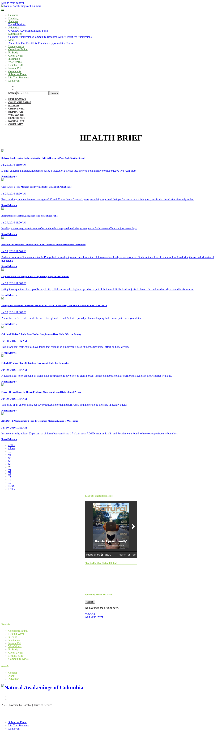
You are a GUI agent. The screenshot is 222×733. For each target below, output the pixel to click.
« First (11, 445)
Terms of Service (42, 705)
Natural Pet (14, 68)
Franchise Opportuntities (51, 43)
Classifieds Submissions (78, 36)
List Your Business (18, 77)
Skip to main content (12, 2)
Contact (70, 43)
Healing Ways (16, 46)
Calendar (13, 15)
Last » (11, 489)
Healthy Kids (15, 64)
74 (9, 479)
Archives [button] (13, 21)
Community (14, 71)
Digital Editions (16, 24)
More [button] (11, 40)
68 (9, 460)
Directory (13, 18)
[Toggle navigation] (2, 10)
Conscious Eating (18, 49)
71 (9, 470)
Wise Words (15, 61)
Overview (13, 30)
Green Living (15, 55)
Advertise (13, 678)
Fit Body (13, 52)
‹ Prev (11, 448)
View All (90, 613)
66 (9, 454)
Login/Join (14, 80)
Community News (18, 658)
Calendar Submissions (20, 36)
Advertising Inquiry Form (34, 30)
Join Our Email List (26, 43)
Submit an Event (17, 74)
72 (9, 473)
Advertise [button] (13, 27)
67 (9, 457)
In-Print (12, 636)
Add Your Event (94, 616)
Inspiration (14, 58)
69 (9, 464)
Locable (27, 705)
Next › (11, 485)
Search (12, 92)
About (11, 43)
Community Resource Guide (49, 36)
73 (9, 476)
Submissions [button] (15, 33)
